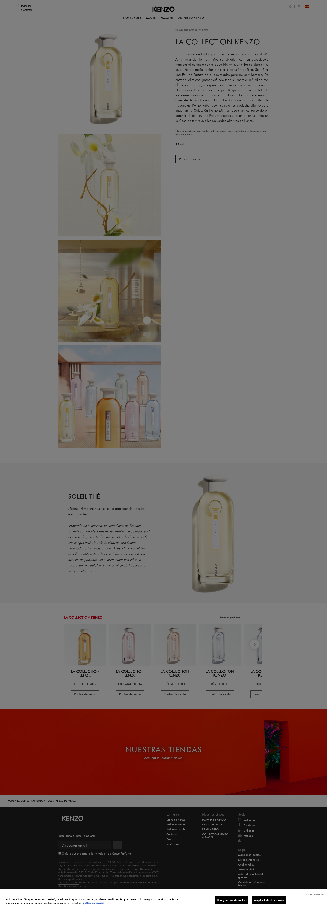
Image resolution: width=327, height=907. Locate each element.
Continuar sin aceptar (314, 894)
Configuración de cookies (232, 900)
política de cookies (93, 903)
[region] (163, 898)
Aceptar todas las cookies (269, 900)
